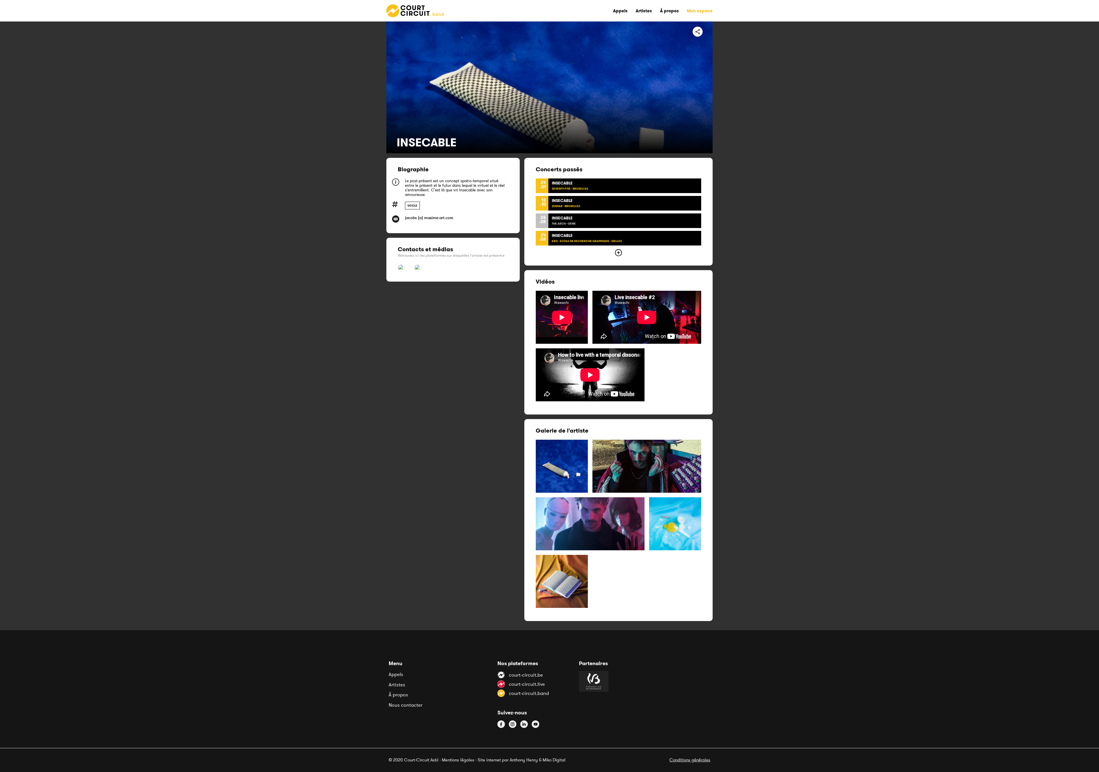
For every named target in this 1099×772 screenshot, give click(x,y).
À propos (398, 695)
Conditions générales (689, 760)
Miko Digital (554, 760)
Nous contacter (405, 705)
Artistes (397, 684)
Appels (396, 674)
